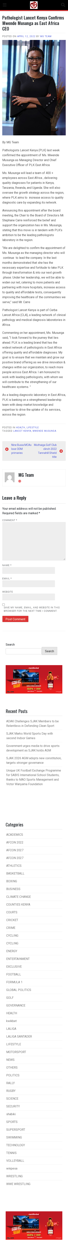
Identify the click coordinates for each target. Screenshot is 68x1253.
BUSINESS (13, 889)
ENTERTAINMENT (18, 959)
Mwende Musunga (44, 431)
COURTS (11, 912)
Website (7, 592)
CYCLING (12, 935)
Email (7, 578)
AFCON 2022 (14, 842)
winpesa (11, 1168)
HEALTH (20, 427)
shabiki (11, 1114)
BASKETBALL (15, 873)
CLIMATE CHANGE (18, 897)
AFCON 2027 (14, 850)
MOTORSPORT (16, 1052)
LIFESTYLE (33, 427)
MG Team (46, 36)
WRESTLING (14, 1176)
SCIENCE (12, 1098)
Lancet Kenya (22, 431)
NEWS (10, 1060)
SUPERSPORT (15, 1129)
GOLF (10, 997)
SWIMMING (14, 1137)
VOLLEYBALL (15, 1160)
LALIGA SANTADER (19, 1036)
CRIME (10, 928)
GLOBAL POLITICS (18, 990)
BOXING (11, 881)
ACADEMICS (14, 834)
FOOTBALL (13, 974)
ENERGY (11, 951)
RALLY (10, 1083)
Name (7, 565)
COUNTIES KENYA (18, 904)
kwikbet (11, 1021)
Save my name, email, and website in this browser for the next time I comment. (32, 609)
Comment (9, 520)
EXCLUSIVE (14, 966)
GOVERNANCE (15, 1005)
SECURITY (13, 1106)
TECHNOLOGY (15, 1145)
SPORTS (12, 1122)
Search (10, 644)
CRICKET (12, 920)
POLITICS (12, 1075)
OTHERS (12, 1067)
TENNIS (11, 1153)
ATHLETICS (14, 866)
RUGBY (10, 1091)
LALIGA (11, 1029)
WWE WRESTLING (18, 1184)
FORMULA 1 (14, 982)
